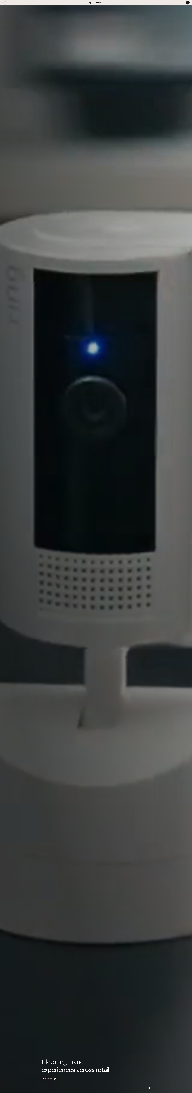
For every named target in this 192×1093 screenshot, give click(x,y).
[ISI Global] (96, 3)
